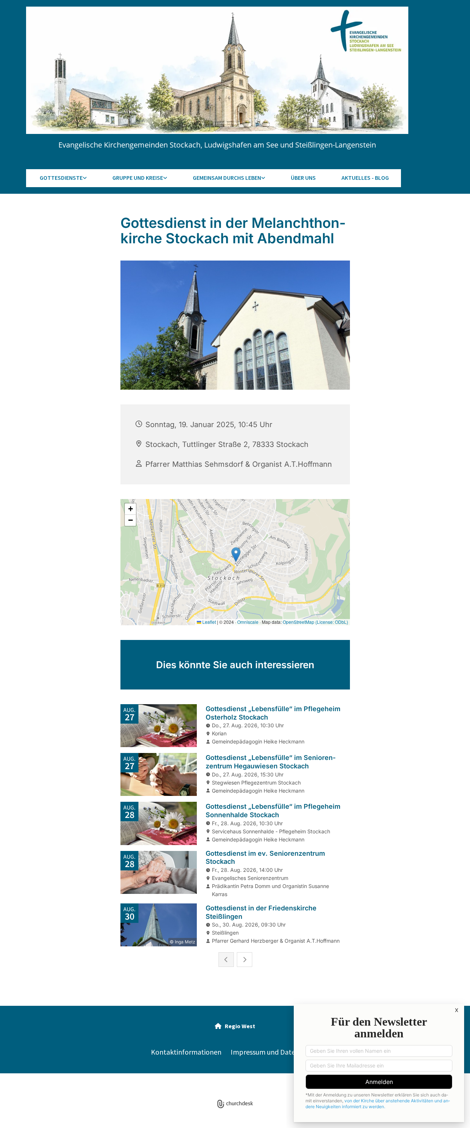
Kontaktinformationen (186, 1051)
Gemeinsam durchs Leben (227, 177)
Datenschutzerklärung (224, 1083)
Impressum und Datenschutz (275, 1051)
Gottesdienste (61, 177)
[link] (62, 178)
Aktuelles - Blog (365, 177)
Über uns (303, 177)
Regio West (235, 1026)
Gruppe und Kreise (137, 177)
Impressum (182, 1083)
